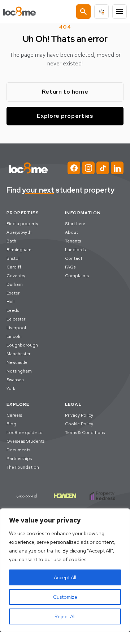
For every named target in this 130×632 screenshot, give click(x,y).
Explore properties (65, 116)
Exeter (13, 293)
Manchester (18, 354)
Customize (65, 597)
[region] (65, 570)
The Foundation (22, 467)
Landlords (75, 250)
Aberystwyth (18, 232)
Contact (73, 258)
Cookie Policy (79, 424)
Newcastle (16, 362)
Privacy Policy (79, 415)
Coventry (15, 276)
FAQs (70, 267)
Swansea (15, 380)
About (71, 232)
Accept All (65, 577)
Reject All (65, 616)
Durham (14, 284)
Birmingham (18, 250)
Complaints (77, 276)
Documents (18, 450)
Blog (11, 424)
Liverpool (16, 328)
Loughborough (22, 345)
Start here (75, 224)
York (10, 388)
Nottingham (19, 371)
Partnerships (19, 458)
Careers (14, 415)
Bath (11, 241)
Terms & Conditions (85, 432)
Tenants (73, 241)
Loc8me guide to (24, 432)
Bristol (13, 258)
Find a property (22, 224)
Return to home (65, 91)
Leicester (15, 319)
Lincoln (14, 336)
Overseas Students (25, 441)
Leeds (12, 310)
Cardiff (13, 267)
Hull (10, 302)
